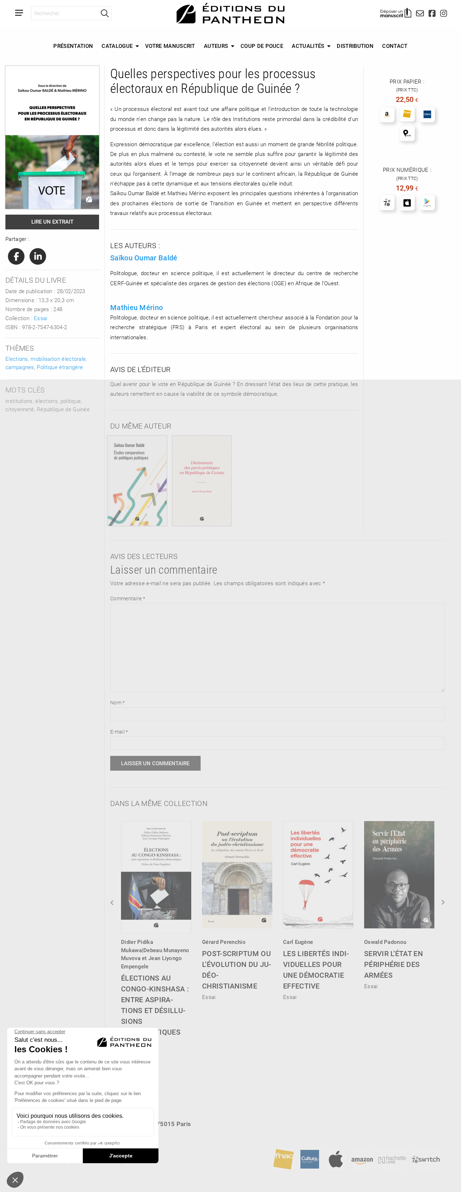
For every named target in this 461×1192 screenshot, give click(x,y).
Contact (394, 45)
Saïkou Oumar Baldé (143, 257)
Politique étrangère (60, 367)
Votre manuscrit (170, 45)
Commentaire (127, 598)
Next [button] (442, 902)
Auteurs (216, 45)
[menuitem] (73, 46)
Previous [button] (112, 902)
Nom (117, 702)
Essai (41, 318)
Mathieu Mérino (136, 307)
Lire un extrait (52, 221)
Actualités (308, 45)
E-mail (119, 731)
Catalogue (117, 45)
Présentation (73, 45)
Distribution (355, 45)
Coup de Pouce (262, 45)
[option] (156, 931)
